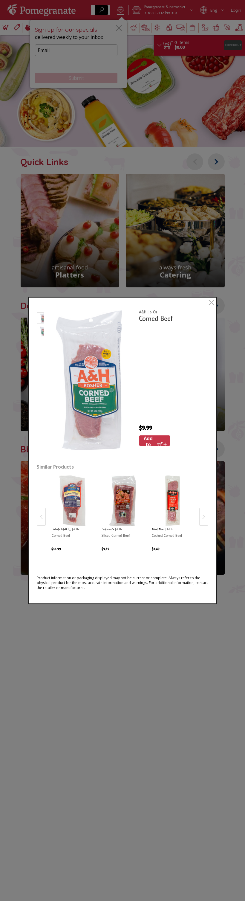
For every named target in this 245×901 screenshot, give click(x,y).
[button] (40, 319)
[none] (72, 510)
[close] (211, 303)
